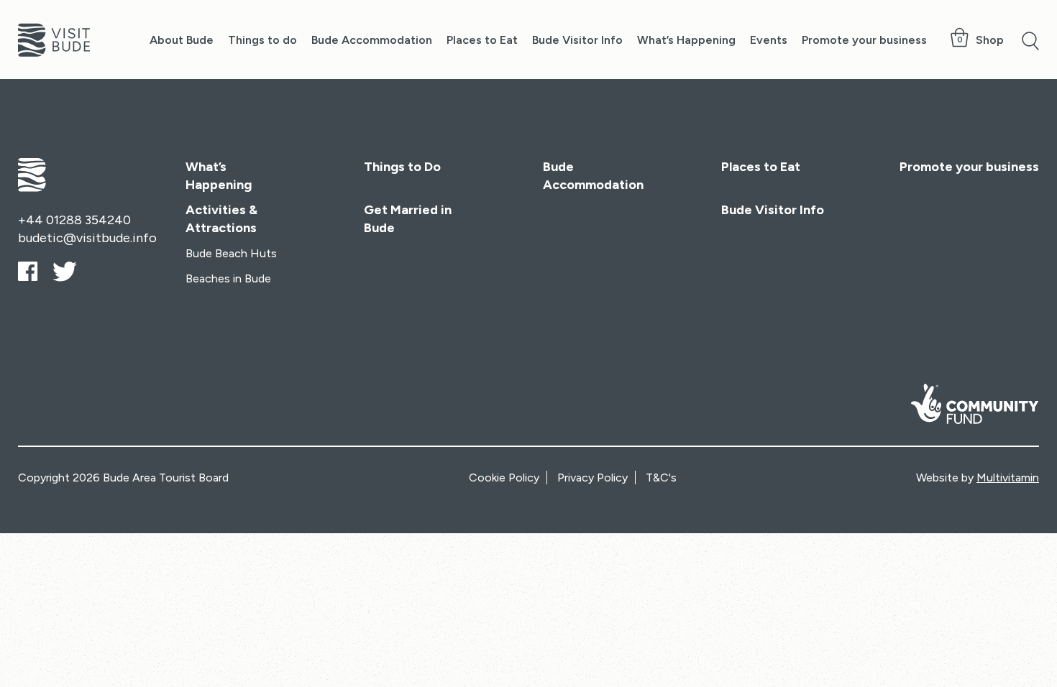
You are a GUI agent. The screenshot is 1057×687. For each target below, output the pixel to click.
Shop (990, 40)
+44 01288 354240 (74, 220)
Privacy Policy (592, 477)
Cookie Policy (504, 477)
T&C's (661, 477)
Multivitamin (1007, 477)
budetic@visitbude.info (87, 238)
